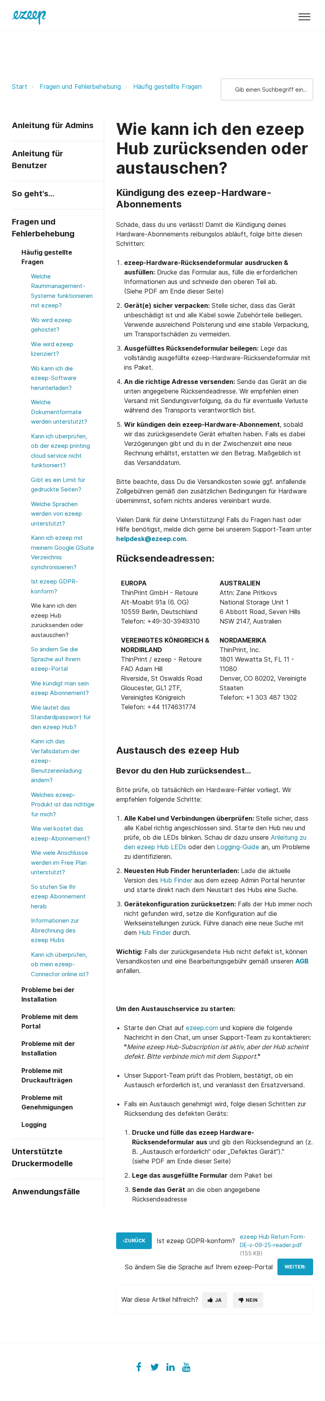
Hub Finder (176, 880)
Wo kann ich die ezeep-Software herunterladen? (53, 378)
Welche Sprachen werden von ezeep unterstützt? (56, 513)
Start (19, 86)
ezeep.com (202, 1028)
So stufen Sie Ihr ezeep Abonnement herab (58, 896)
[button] (304, 15)
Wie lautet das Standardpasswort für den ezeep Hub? (61, 717)
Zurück (134, 1241)
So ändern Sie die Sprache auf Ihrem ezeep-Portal (55, 658)
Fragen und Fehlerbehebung (80, 86)
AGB (302, 961)
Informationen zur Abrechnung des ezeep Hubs (55, 930)
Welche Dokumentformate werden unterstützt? (59, 411)
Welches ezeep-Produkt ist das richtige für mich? (62, 804)
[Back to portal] (29, 15)
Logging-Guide (238, 847)
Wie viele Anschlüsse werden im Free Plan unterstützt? (59, 862)
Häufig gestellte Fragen (167, 86)
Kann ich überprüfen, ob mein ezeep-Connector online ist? (60, 964)
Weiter (294, 1267)
